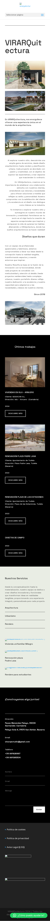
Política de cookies (16, 829)
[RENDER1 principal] (25, 110)
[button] (28, 915)
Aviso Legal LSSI (15, 847)
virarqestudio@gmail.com (17, 741)
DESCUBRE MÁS (15, 413)
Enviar (39, 809)
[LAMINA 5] (25, 88)
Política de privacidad (18, 838)
